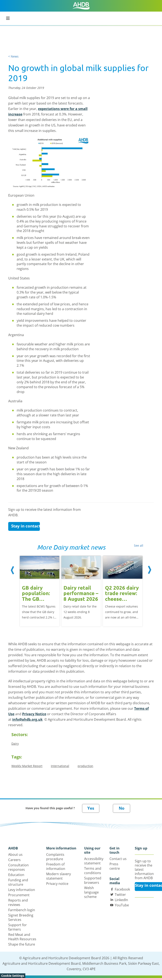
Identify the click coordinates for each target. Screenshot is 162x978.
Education (16, 874)
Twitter (120, 894)
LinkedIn (121, 900)
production (85, 766)
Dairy (15, 744)
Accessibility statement (93, 860)
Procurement (19, 895)
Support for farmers (17, 927)
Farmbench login (21, 910)
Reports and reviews (18, 902)
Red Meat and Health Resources (22, 936)
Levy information (21, 889)
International (60, 766)
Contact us (118, 858)
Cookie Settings (12, 976)
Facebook (122, 889)
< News (13, 56)
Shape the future (21, 944)
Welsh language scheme (91, 892)
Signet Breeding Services (20, 917)
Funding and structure (18, 882)
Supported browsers (92, 880)
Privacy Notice (34, 714)
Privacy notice (57, 883)
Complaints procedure (55, 856)
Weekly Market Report (26, 766)
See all (138, 545)
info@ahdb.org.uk (27, 719)
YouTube (122, 905)
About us (15, 854)
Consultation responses (18, 867)
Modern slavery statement (58, 876)
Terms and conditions (92, 870)
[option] (39, 590)
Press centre (114, 866)
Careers (14, 859)
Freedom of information (55, 866)
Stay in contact (25, 526)
